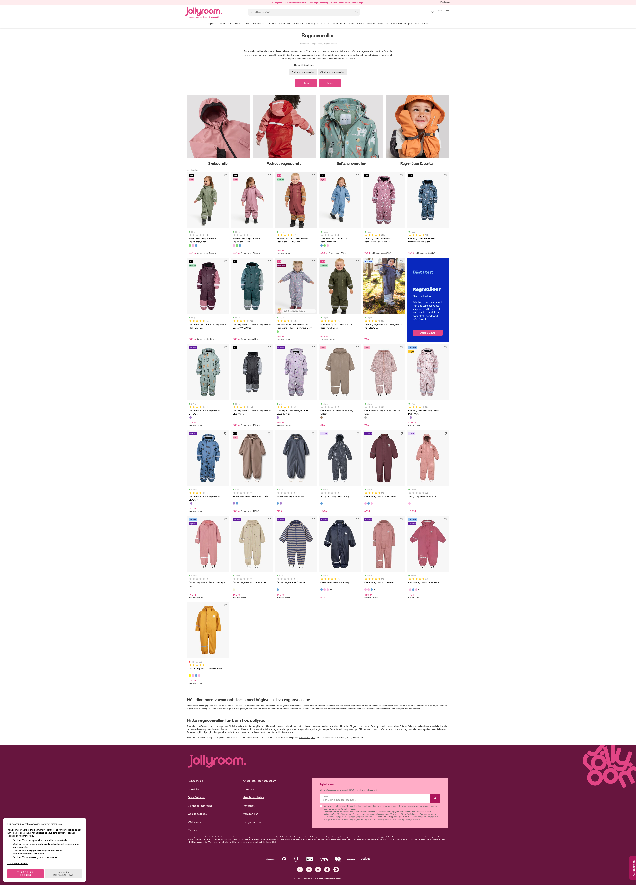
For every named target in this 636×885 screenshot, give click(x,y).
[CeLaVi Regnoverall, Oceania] (278, 589)
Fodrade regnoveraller (303, 72)
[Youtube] (318, 869)
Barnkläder (304, 43)
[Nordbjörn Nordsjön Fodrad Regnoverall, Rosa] (193, 245)
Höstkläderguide (307, 737)
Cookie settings (197, 814)
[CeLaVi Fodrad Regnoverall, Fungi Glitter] (321, 417)
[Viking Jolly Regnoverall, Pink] (409, 503)
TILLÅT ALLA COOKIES (25, 873)
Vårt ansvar (195, 822)
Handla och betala (253, 797)
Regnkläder (317, 43)
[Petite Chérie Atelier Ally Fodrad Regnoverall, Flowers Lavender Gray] (278, 331)
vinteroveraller (345, 708)
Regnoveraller (330, 43)
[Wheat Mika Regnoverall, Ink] (237, 503)
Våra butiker (250, 814)
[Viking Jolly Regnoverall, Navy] (321, 503)
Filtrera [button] (306, 83)
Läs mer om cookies (17, 863)
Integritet (249, 805)
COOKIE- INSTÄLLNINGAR (63, 873)
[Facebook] (300, 869)
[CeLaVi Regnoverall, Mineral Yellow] (190, 675)
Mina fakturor (196, 797)
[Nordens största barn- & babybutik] (204, 11)
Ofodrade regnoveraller (332, 72)
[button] (440, 12)
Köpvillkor (194, 789)
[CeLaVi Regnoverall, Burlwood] (372, 503)
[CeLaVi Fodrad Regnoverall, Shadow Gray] (365, 417)
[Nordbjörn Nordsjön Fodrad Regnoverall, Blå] (196, 245)
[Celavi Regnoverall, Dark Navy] (368, 503)
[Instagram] (309, 869)
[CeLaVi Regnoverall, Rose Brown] (365, 503)
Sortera (329, 83)
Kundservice (445, 2)
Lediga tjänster (252, 822)
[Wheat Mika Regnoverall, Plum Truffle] (234, 503)
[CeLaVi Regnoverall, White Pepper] (234, 589)
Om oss (192, 830)
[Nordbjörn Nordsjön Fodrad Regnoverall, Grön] (190, 245)
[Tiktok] (327, 869)
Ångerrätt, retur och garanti (260, 781)
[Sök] (356, 11)
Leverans (248, 789)
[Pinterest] (336, 869)
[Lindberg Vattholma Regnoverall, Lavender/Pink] (190, 417)
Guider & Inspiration (200, 805)
